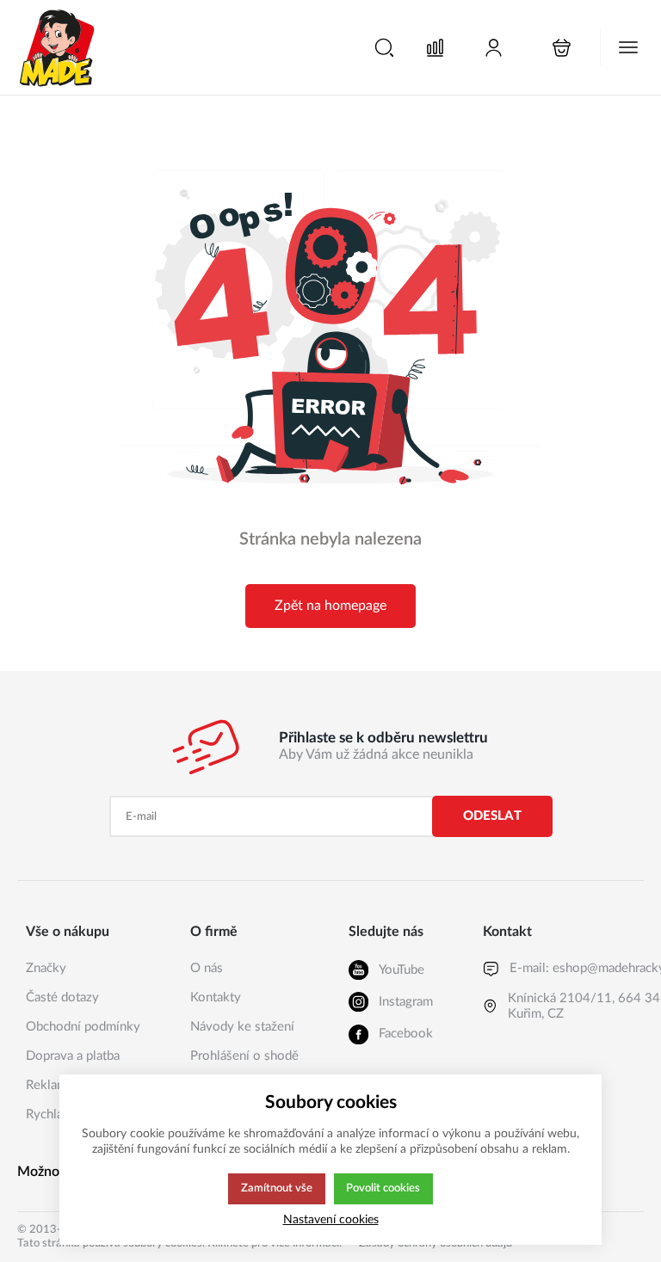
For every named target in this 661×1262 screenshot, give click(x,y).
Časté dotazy (62, 997)
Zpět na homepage (330, 606)
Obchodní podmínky (83, 1026)
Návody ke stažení (242, 1026)
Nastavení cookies (331, 1219)
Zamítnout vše (276, 1188)
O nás (206, 968)
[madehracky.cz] (58, 47)
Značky (46, 968)
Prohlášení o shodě (244, 1056)
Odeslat (492, 816)
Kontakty (215, 997)
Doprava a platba (73, 1056)
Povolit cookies (383, 1188)
